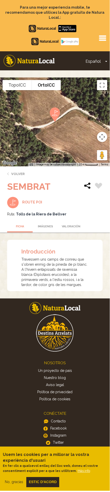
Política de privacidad (54, 392)
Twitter (58, 442)
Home (29, 61)
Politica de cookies (54, 399)
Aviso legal (55, 385)
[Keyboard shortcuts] (31, 164)
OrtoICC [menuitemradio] (46, 85)
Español (93, 61)
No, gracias (14, 482)
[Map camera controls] (102, 137)
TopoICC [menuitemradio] (17, 85)
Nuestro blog (55, 378)
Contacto (58, 421)
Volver (18, 174)
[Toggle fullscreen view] (102, 85)
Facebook (58, 428)
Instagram (58, 435)
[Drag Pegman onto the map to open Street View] (102, 155)
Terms (104, 164)
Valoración (71, 226)
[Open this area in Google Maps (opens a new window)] (9, 163)
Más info (84, 471)
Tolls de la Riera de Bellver (41, 214)
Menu (102, 38)
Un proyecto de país (55, 371)
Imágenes (45, 226)
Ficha (20, 226)
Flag (98, 186)
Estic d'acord (43, 482)
